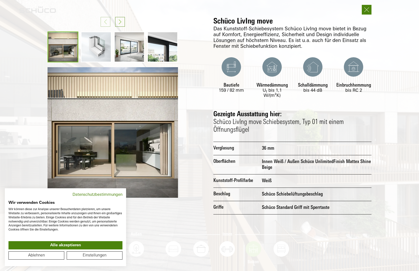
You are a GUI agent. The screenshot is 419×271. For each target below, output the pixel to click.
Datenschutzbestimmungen (97, 195)
